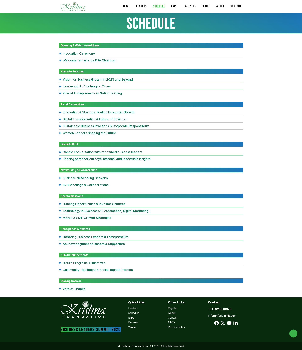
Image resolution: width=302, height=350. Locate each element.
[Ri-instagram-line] (210, 323)
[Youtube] (229, 323)
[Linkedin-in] (235, 323)
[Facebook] (216, 323)
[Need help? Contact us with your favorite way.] (293, 333)
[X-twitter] (223, 323)
